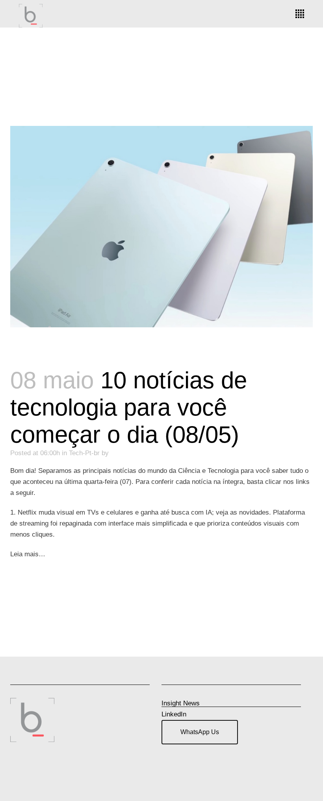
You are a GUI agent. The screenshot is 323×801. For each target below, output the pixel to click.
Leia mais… (27, 554)
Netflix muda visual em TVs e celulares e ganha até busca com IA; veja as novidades (143, 512)
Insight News (181, 703)
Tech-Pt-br (84, 453)
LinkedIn (174, 714)
